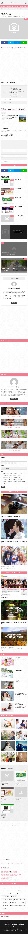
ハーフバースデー (7, 893)
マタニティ (6, 896)
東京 (16, 872)
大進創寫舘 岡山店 (18, 670)
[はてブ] (17, 42)
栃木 (4, 872)
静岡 (17, 874)
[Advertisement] (14, 64)
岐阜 (15, 874)
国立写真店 (18, 179)
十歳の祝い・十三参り (20, 899)
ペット (16, 893)
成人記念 (22, 902)
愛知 (20, 874)
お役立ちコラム (7, 924)
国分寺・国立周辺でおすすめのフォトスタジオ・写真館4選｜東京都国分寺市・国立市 (10, 117)
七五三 (14, 896)
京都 (6, 875)
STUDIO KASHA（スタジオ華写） (20, 660)
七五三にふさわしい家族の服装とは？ (8, 568)
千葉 (11, 872)
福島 (16, 871)
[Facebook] (4, 42)
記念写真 (5, 905)
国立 (17, 16)
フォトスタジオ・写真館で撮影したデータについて (11, 516)
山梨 (11, 874)
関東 (7, 863)
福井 (8, 874)
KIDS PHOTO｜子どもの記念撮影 (14, 427)
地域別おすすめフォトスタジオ (16, 923)
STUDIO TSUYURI (4, 597)
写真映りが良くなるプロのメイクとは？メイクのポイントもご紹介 (14, 542)
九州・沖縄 (20, 863)
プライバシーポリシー (10, 926)
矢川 (19, 16)
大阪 (8, 875)
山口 (11, 877)
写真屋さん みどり (4, 784)
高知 (8, 878)
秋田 (9, 871)
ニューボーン (16, 890)
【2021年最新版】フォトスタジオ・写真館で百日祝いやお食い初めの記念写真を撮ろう (21, 706)
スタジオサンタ (19, 188)
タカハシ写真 (18, 206)
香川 (4, 878)
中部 (9, 863)
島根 (4, 877)
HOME (3, 8)
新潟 (2, 874)
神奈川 (13, 872)
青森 (5, 871)
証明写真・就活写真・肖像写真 (18, 905)
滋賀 (4, 875)
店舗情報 (13, 902)
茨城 (2, 872)
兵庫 (11, 875)
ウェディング (6, 890)
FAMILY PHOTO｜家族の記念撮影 (14, 450)
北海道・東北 (3, 863)
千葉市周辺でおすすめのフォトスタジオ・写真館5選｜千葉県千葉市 (13, 623)
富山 (4, 874)
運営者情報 (14, 924)
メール (2, 156)
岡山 (6, 877)
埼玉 (8, 872)
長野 (13, 874)
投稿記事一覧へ (14, 398)
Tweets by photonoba (5, 916)
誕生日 (5, 908)
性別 (2, 135)
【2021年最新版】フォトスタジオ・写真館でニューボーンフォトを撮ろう (21, 695)
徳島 (2, 878)
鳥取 (2, 877)
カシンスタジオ (19, 216)
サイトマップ (19, 926)
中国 (14, 863)
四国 (16, 863)
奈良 (13, 875)
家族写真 (5, 902)
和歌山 (15, 875)
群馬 (6, 872)
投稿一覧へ (14, 302)
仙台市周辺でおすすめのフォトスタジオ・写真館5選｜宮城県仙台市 (13, 650)
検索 (3, 486)
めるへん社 (18, 197)
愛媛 (6, 878)
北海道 (2, 871)
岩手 (7, 871)
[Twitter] (11, 42)
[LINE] (24, 42)
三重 (2, 875)
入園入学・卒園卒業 (7, 899)
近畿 (12, 863)
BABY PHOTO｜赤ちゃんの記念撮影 (14, 416)
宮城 (11, 871)
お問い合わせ (21, 924)
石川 (6, 874)
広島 (8, 877)
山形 (14, 871)
